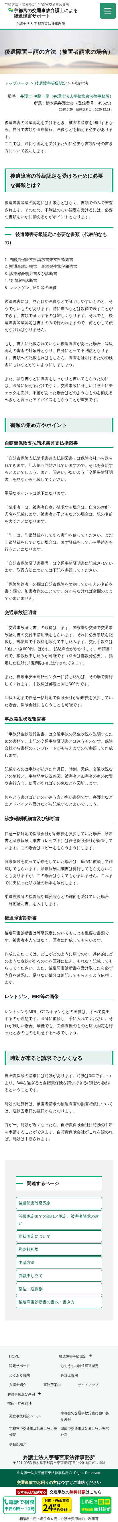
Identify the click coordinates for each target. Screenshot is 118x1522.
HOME (14, 1356)
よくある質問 (19, 1375)
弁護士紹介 (17, 1385)
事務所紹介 (17, 1444)
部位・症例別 (31, 1289)
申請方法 (27, 1262)
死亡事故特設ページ (24, 1416)
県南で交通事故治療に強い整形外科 (85, 1432)
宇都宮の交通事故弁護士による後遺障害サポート (46, 13)
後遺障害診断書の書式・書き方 (47, 1302)
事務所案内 (52, 1385)
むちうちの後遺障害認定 (80, 1366)
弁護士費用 (69, 1375)
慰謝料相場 (29, 1249)
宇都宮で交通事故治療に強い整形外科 (85, 1416)
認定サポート (19, 1366)
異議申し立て (31, 1275)
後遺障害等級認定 (51, 83)
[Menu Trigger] (108, 11)
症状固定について (35, 1236)
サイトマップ (88, 1385)
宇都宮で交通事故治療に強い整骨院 (33, 1432)
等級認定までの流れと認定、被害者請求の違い (59, 1220)
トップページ (17, 83)
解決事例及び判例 (21, 1394)
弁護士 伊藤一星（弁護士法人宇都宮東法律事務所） (66, 96)
